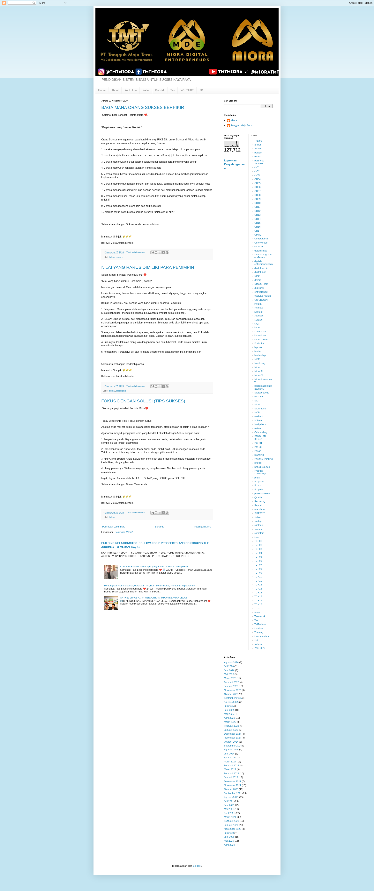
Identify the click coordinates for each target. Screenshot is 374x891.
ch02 (257, 171)
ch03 (257, 175)
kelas (257, 327)
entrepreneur (261, 292)
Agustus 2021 (231, 797)
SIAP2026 (259, 513)
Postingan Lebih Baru (113, 526)
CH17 (257, 231)
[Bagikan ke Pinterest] (167, 252)
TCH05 (258, 556)
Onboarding (260, 432)
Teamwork (259, 616)
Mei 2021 (229, 809)
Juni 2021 (229, 805)
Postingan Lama (202, 526)
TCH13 (258, 588)
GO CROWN (261, 300)
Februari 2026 (231, 682)
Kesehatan (260, 331)
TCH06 (258, 561)
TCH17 (258, 604)
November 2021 (232, 785)
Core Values (260, 242)
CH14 (257, 219)
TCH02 (258, 545)
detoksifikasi (260, 250)
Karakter (258, 319)
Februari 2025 (231, 726)
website (258, 644)
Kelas (146, 90)
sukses (119, 257)
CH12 (257, 211)
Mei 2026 (229, 674)
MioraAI (258, 375)
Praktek (160, 90)
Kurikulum (130, 90)
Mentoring (259, 363)
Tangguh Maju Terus (241, 125)
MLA (256, 400)
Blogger (197, 866)
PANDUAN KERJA (260, 437)
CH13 (257, 215)
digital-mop (260, 272)
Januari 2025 (231, 730)
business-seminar (259, 162)
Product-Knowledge (260, 472)
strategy (258, 525)
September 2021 (233, 793)
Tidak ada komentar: (136, 252)
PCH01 (258, 443)
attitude (258, 148)
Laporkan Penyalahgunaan (234, 164)
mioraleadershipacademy (263, 387)
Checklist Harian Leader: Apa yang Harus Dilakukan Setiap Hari (154, 566)
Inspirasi (258, 307)
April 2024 (229, 757)
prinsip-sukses (262, 467)
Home (102, 90)
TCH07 (258, 564)
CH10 (257, 203)
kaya (256, 323)
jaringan (258, 311)
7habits (258, 140)
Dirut (256, 276)
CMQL (257, 234)
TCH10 (258, 576)
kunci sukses (261, 339)
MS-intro (258, 420)
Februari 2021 (231, 821)
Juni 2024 (229, 753)
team (257, 612)
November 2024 (232, 737)
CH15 (257, 223)
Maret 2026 (230, 678)
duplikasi (259, 288)
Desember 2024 (232, 733)
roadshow (259, 509)
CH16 (257, 226)
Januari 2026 (231, 686)
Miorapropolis (261, 392)
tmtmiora (259, 628)
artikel (257, 144)
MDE (257, 359)
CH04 (257, 179)
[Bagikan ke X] (160, 252)
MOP (257, 412)
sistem (257, 517)
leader (257, 351)
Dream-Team (261, 284)
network (258, 428)
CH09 (257, 199)
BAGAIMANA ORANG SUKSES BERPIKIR (142, 107)
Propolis (258, 489)
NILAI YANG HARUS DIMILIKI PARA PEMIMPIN (147, 267)
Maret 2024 (230, 761)
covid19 (258, 246)
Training (258, 632)
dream (257, 280)
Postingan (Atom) (124, 532)
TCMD (257, 608)
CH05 (257, 183)
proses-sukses (262, 493)
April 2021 (229, 813)
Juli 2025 (229, 706)
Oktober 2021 (231, 789)
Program (259, 481)
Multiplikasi (260, 424)
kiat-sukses (260, 335)
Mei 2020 (229, 840)
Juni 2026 (229, 670)
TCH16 (258, 600)
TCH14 (258, 592)
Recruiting (259, 501)
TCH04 (258, 553)
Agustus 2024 (231, 749)
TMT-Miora (260, 624)
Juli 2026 (229, 666)
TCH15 (258, 596)
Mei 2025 (229, 714)
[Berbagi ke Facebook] (163, 252)
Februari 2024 (231, 765)
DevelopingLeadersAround (263, 256)
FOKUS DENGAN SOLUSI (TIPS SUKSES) (143, 401)
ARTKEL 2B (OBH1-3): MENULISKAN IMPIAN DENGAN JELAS (153, 597)
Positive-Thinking (263, 459)
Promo (257, 485)
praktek (258, 463)
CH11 (257, 207)
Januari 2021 (231, 825)
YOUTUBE (187, 90)
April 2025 (229, 718)
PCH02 (258, 447)
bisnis (257, 156)
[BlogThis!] (156, 252)
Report (258, 505)
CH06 (257, 187)
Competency (261, 238)
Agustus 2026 (231, 662)
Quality (258, 497)
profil (257, 477)
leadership (121, 391)
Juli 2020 (229, 833)
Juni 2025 (229, 710)
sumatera (259, 533)
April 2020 (229, 845)
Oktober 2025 (231, 694)
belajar (112, 257)
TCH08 (258, 569)
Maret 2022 (230, 769)
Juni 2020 (229, 837)
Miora (234, 120)
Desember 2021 (232, 781)
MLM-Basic (260, 408)
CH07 (257, 191)
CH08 (257, 195)
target (257, 537)
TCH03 (258, 549)
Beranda (159, 526)
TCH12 (258, 584)
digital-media (261, 268)
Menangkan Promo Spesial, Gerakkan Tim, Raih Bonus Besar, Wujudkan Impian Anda (149, 585)
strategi (258, 521)
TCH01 (258, 541)
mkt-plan (259, 396)
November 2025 (232, 690)
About (115, 90)
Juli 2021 (229, 801)
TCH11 (258, 580)
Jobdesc (258, 315)
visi (256, 640)
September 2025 (233, 698)
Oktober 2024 (231, 741)
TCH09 (258, 572)
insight (257, 303)
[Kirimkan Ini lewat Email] (152, 252)
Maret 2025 (230, 722)
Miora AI (258, 371)
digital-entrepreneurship (263, 262)
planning (259, 455)
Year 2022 (259, 648)
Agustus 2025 (231, 702)
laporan (258, 347)
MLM (257, 404)
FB (201, 90)
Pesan (257, 451)
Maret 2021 (230, 817)
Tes (172, 90)
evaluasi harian (262, 295)
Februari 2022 (231, 773)
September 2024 (233, 745)
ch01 (257, 167)
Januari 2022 (231, 777)
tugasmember (261, 636)
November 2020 (232, 829)
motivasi (258, 416)
